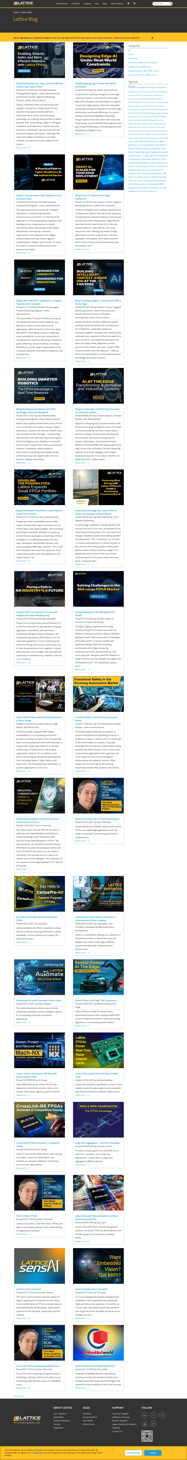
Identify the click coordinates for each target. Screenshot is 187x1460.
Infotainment (134, 162)
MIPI (146, 113)
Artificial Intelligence (149, 120)
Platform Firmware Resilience (154, 162)
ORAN (139, 120)
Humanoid (153, 184)
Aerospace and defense (156, 145)
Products (76, 3)
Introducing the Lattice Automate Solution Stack (38, 1000)
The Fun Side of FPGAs (27, 1215)
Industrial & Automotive (139, 66)
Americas (87, 1413)
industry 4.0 (132, 120)
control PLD (143, 106)
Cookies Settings (133, 1453)
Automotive (144, 87)
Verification (144, 187)
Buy (97, 3)
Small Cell (160, 131)
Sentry (156, 138)
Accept (153, 1453)
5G (132, 113)
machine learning (162, 102)
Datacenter (132, 134)
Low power (141, 99)
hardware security (137, 191)
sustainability (156, 134)
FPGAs (130, 127)
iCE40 (143, 124)
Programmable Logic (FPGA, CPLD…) (144, 70)
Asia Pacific (88, 1420)
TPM (135, 127)
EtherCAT (132, 180)
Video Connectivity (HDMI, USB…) (143, 75)
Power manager (153, 124)
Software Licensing (120, 1417)
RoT (163, 127)
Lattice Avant (141, 127)
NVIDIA (161, 184)
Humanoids (161, 177)
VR (147, 124)
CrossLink (132, 95)
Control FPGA (134, 148)
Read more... (22, 147)
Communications (150, 131)
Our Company (60, 1413)
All (129, 50)
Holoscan (162, 124)
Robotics (160, 99)
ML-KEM (152, 177)
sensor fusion (151, 102)
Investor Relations (62, 1420)
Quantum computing (150, 148)
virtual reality (163, 138)
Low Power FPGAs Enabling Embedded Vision (37, 1366)
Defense (164, 134)
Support (87, 3)
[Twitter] (162, 1415)
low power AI (156, 187)
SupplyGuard (134, 170)
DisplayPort (157, 173)
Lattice (130, 141)
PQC (153, 92)
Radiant (138, 102)
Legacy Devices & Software (124, 1424)
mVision (132, 173)
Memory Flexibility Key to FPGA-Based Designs (97, 818)
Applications (61, 3)
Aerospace (136, 138)
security (149, 92)
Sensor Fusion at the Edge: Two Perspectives (96, 1000)
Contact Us (117, 1431)
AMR (165, 131)
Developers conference (156, 113)
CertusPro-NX (161, 166)
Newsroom (58, 1417)
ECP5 (142, 113)
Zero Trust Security (147, 138)
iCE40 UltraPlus (151, 99)
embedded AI (152, 141)
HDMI (130, 117)
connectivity (132, 99)
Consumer (133, 58)
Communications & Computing (142, 62)
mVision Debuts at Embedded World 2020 (95, 1366)
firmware (131, 102)
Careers (57, 1424)
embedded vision (134, 92)
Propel (164, 117)
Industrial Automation (154, 127)
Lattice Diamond (144, 173)
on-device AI (151, 191)
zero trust (143, 184)
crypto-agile (149, 155)
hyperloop (140, 152)
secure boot (140, 145)
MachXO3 (136, 113)
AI (137, 87)
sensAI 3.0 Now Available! (28, 1289)
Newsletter (59, 1427)
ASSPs (131, 54)
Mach (164, 187)
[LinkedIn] (145, 1415)
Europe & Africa (90, 1417)
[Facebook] (153, 1415)
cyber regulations (153, 152)
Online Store (88, 1424)
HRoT (138, 95)
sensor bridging (144, 180)
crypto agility (139, 141)
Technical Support (120, 1413)
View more (19, 1396)
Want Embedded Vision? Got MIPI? (91, 1289)
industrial (161, 87)
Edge (166, 113)
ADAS (137, 106)
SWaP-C (149, 134)
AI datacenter (141, 177)
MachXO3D (137, 124)
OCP (130, 184)
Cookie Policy (37, 1453)
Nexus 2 (139, 155)
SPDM (136, 184)
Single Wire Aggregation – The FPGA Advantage (97, 1143)
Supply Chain (148, 166)
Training (116, 1427)
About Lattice (117, 3)
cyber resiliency (148, 95)
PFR (157, 92)
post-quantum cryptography (158, 109)
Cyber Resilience (156, 117)
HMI (146, 109)
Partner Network (119, 1420)
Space (130, 138)
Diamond (140, 131)
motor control (144, 117)
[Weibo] (153, 1424)
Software (131, 106)
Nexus (143, 102)
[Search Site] (171, 3)
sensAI (143, 92)
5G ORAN (162, 159)
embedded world (149, 159)
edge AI (153, 87)
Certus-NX (146, 170)
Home (16, 12)
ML (141, 95)
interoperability (159, 180)
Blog (105, 3)
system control (135, 166)
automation (132, 131)
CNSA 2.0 (136, 117)
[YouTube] (145, 1424)
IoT (129, 113)
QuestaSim (133, 187)
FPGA (132, 87)
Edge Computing (138, 109)
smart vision (158, 95)
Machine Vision (153, 106)
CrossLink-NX (157, 170)
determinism (141, 134)
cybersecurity (163, 92)
